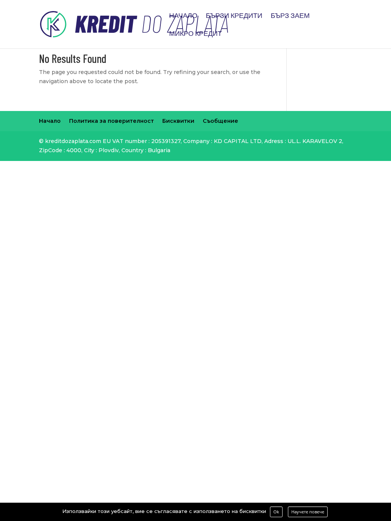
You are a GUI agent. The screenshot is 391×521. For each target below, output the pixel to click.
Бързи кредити (234, 16)
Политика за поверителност (111, 120)
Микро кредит (195, 34)
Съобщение (220, 120)
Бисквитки (178, 120)
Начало (183, 16)
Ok (276, 512)
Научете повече (307, 512)
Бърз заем (290, 16)
